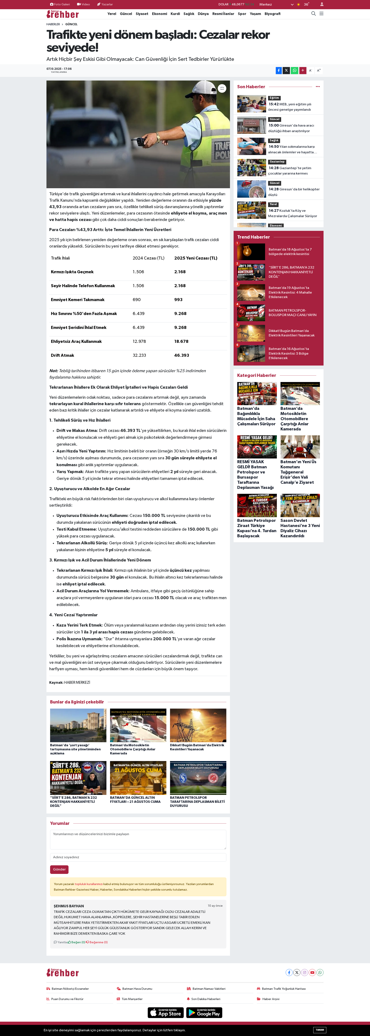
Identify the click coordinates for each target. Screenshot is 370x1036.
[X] (296, 972)
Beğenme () (98, 942)
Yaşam (255, 14)
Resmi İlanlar (223, 14)
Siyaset (142, 14)
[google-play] (204, 1012)
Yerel (111, 14)
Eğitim (274, 98)
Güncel (126, 14)
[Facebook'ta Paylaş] (279, 70)
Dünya (203, 14)
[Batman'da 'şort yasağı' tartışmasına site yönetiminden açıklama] (78, 725)
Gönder (59, 869)
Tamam (320, 1030)
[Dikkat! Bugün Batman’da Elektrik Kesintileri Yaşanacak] (198, 725)
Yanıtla (62, 942)
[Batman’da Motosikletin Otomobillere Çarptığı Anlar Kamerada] (138, 725)
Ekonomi (159, 14)
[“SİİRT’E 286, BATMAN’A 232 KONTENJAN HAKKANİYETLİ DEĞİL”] (78, 778)
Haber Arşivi (271, 999)
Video (86, 4)
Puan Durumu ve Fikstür (67, 999)
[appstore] (166, 1012)
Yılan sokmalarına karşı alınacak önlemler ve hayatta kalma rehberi (291, 150)
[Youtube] (312, 972)
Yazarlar (107, 4)
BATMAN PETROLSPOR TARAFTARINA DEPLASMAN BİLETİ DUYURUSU (197, 802)
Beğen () (78, 942)
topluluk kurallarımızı (89, 884)
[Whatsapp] (320, 972)
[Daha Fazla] (302, 70)
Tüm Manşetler (132, 999)
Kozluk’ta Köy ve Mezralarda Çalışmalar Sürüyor (292, 213)
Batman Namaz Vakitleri (209, 988)
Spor (242, 14)
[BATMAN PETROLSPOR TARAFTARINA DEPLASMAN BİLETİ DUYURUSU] (198, 778)
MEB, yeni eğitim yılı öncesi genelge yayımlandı (289, 107)
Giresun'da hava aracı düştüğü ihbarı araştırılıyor (291, 128)
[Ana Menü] (321, 14)
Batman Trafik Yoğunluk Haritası (284, 988)
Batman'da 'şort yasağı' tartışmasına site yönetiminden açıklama (75, 749)
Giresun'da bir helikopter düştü (294, 192)
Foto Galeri (62, 4)
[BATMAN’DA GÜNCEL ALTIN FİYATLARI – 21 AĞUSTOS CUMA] (138, 778)
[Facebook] (289, 972)
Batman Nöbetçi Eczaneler (70, 988)
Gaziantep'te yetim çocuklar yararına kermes (289, 171)
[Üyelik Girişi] (320, 4)
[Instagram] (304, 972)
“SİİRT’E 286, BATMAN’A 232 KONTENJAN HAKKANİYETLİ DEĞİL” (73, 802)
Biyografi (272, 14)
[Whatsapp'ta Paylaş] (294, 70)
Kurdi (175, 14)
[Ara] (314, 14)
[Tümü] (318, 87)
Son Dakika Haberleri (205, 999)
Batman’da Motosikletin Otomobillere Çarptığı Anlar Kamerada (132, 749)
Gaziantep (277, 161)
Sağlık (189, 14)
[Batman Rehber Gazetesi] (62, 13)
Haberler (53, 24)
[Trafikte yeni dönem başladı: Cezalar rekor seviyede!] (138, 134)
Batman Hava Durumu (137, 988)
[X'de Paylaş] (286, 70)
